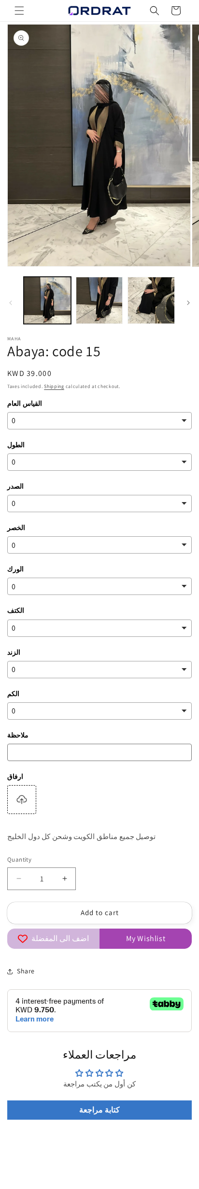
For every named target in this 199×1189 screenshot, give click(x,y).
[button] (19, 10)
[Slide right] (188, 302)
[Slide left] (10, 302)
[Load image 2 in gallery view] (99, 300)
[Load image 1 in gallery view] (47, 300)
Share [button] (26, 971)
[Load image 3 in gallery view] (151, 300)
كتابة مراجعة (99, 1110)
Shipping (54, 386)
